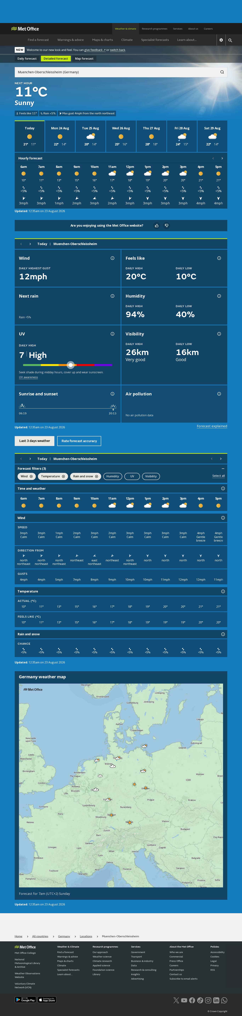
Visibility (151, 476)
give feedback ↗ (95, 50)
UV (132, 476)
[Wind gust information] (112, 258)
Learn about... (187, 40)
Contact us (176, 974)
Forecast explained (212, 426)
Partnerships (177, 969)
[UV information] (112, 334)
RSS (212, 969)
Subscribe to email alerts (184, 978)
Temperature (49, 476)
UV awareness (28, 377)
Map (84, 59)
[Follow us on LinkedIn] (216, 1000)
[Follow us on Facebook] (192, 1000)
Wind (23, 476)
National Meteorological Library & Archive (27, 963)
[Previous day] (21, 243)
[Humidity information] (219, 296)
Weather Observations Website (27, 975)
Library (96, 974)
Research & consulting (143, 969)
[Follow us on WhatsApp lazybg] (224, 1000)
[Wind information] (222, 518)
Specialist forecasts (155, 40)
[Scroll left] (213, 158)
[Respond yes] (156, 225)
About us (193, 28)
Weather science (102, 956)
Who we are (176, 952)
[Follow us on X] (176, 1000)
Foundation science (103, 969)
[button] (144, 746)
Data (134, 965)
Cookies (214, 956)
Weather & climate (125, 28)
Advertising (137, 978)
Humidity (112, 476)
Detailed (56, 59)
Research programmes (154, 28)
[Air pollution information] (219, 394)
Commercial (176, 956)
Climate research (102, 961)
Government (138, 952)
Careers (208, 28)
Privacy (214, 965)
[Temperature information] (222, 591)
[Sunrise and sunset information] (112, 394)
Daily (27, 59)
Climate (127, 40)
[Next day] (30, 243)
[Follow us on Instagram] (208, 1000)
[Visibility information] (219, 334)
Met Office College (25, 952)
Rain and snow (81, 476)
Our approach (100, 952)
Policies (214, 946)
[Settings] (221, 40)
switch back (117, 50)
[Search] (220, 71)
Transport (136, 956)
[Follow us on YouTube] (184, 1000)
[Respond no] (166, 225)
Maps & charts (102, 40)
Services (177, 28)
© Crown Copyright (217, 1011)
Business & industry (142, 961)
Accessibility (217, 952)
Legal (213, 961)
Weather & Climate (68, 946)
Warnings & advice (70, 40)
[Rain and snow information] (222, 634)
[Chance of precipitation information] (112, 296)
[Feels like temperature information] (219, 258)
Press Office (176, 961)
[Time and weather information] (222, 488)
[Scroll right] (222, 158)
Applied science (101, 965)
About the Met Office (182, 946)
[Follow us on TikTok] (200, 1000)
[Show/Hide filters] (223, 468)
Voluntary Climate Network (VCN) (25, 985)
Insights (135, 974)
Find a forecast (38, 40)
